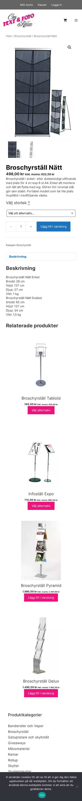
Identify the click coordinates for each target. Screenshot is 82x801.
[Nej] (77, 787)
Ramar (13, 754)
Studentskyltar (19, 771)
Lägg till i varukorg (53, 226)
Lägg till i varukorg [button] (41, 597)
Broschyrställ (23, 36)
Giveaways (17, 743)
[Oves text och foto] (18, 20)
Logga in (56, 4)
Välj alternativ (41, 410)
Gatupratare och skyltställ (28, 737)
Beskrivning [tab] (17, 256)
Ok (42, 795)
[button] (69, 47)
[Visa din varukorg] (65, 20)
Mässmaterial (18, 749)
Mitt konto (26, 4)
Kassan (42, 4)
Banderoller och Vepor (25, 726)
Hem (9, 36)
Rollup (13, 760)
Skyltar (13, 766)
